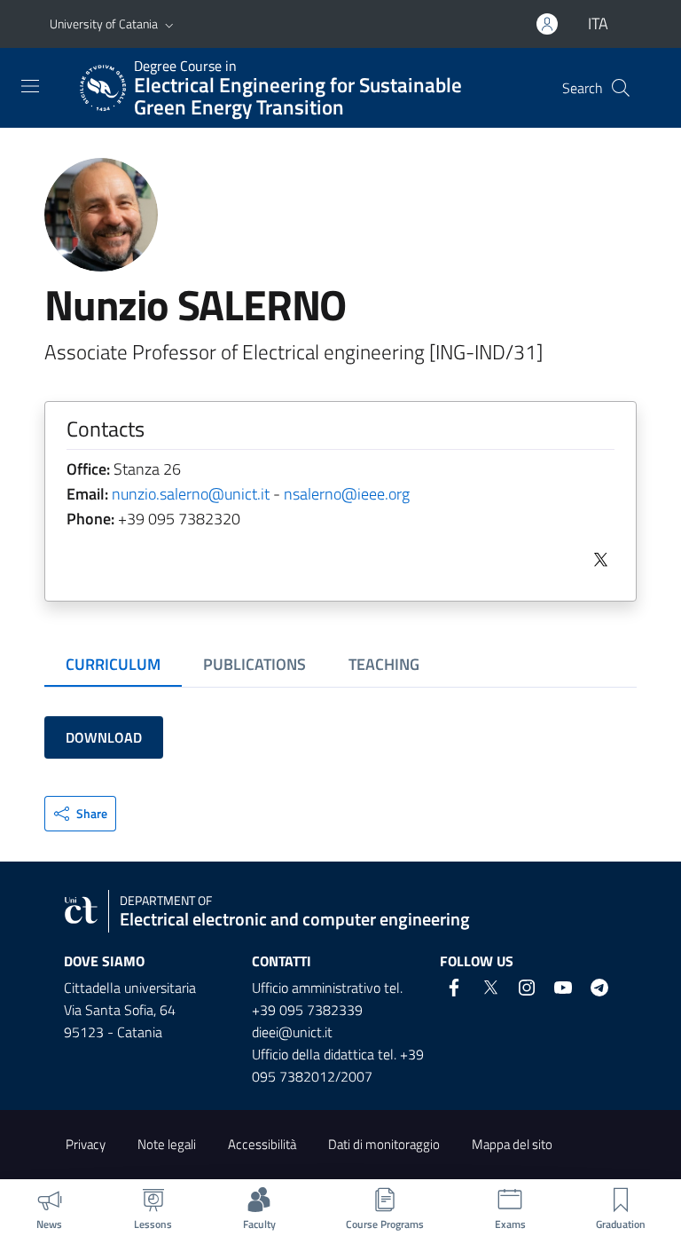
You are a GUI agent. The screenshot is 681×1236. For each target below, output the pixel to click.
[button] (169, 24)
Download (104, 737)
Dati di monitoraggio (384, 1144)
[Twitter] (596, 558)
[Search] (620, 87)
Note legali (166, 1144)
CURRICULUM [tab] (113, 664)
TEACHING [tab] (383, 664)
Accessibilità (262, 1144)
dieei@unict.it (292, 1032)
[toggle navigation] (30, 86)
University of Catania (104, 23)
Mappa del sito (512, 1144)
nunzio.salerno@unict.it (191, 494)
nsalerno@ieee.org (347, 494)
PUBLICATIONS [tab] (254, 664)
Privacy (86, 1144)
